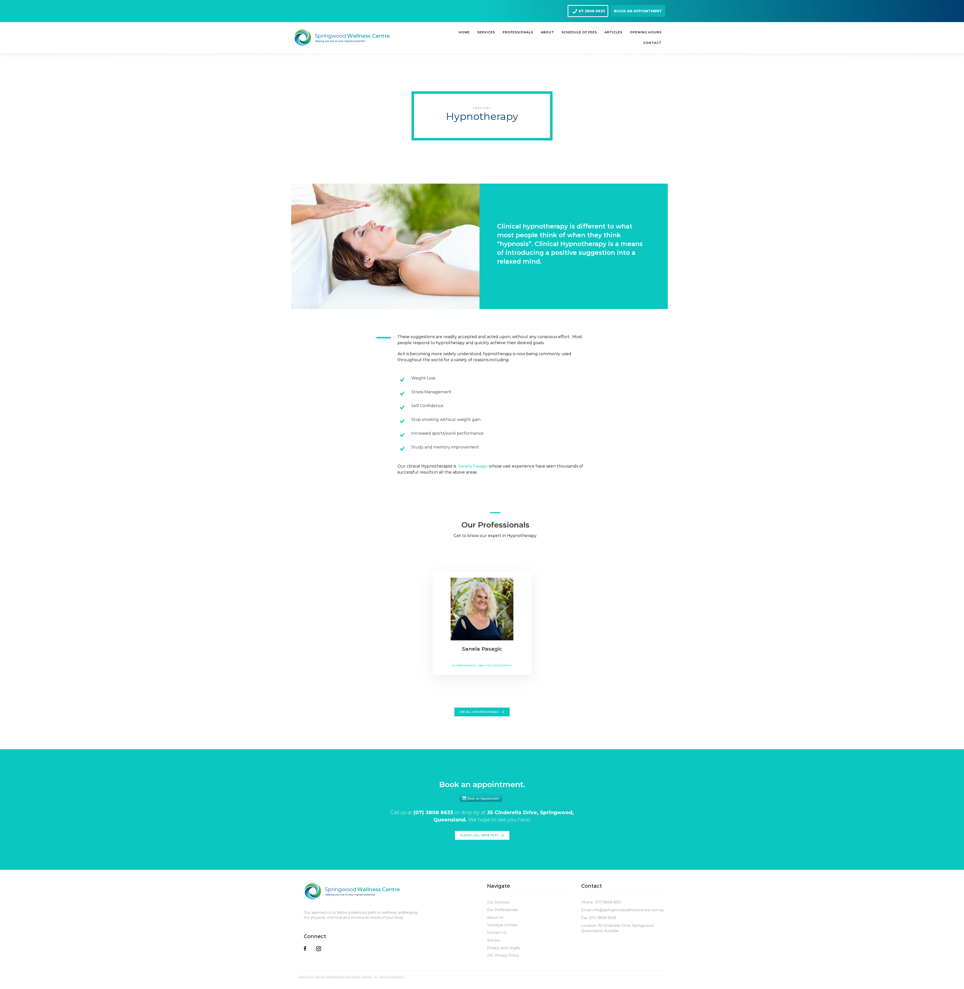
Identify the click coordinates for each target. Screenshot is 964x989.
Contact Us (497, 932)
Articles (493, 940)
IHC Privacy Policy (503, 955)
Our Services (498, 902)
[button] (588, 11)
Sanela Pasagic (473, 466)
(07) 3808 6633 (608, 902)
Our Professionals (502, 909)
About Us (495, 917)
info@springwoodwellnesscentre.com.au (628, 910)
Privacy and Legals (503, 948)
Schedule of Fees (502, 925)
